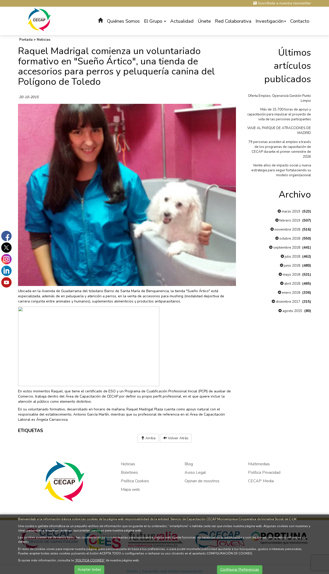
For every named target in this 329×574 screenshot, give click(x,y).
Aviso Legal (195, 472)
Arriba (150, 438)
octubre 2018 (289, 238)
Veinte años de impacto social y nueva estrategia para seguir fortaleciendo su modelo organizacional (281, 170)
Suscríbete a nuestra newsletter (284, 3)
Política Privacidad (264, 472)
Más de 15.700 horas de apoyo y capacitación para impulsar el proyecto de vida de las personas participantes (279, 114)
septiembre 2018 (286, 247)
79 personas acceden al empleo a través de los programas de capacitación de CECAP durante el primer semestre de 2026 (279, 149)
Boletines (129, 472)
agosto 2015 (292, 311)
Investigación (269, 21)
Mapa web (130, 489)
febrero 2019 (289, 220)
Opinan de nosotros (202, 481)
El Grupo (153, 21)
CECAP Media (261, 481)
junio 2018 (291, 265)
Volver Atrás (177, 438)
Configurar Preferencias (239, 569)
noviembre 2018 (287, 229)
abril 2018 (292, 283)
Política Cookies (135, 481)
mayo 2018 (291, 274)
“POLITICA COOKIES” (90, 560)
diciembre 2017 (287, 301)
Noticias (43, 39)
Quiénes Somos (123, 21)
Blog (189, 464)
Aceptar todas (89, 569)
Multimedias (259, 464)
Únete (204, 21)
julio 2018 (292, 256)
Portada (26, 39)
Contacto (299, 21)
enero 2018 (290, 292)
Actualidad (182, 21)
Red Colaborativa (233, 21)
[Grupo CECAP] (39, 19)
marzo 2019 (290, 211)
